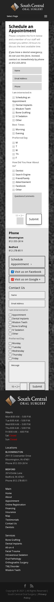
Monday (16, 343)
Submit (34, 219)
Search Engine (23, 174)
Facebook (21, 185)
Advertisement (23, 182)
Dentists (9, 527)
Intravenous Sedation (16, 554)
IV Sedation (21, 116)
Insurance (10, 512)
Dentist (19, 170)
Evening (20, 133)
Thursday (17, 354)
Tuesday (16, 347)
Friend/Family (22, 178)
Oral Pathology (13, 558)
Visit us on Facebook (28, 272)
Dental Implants (24, 105)
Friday (15, 358)
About (8, 496)
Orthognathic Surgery (16, 562)
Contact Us (11, 523)
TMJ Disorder (12, 566)
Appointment (19, 314)
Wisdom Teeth (23, 108)
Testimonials (12, 519)
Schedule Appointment (20, 262)
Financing (10, 508)
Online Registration (15, 504)
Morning (20, 129)
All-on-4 (9, 547)
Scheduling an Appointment (21, 99)
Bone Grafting (23, 112)
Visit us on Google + (27, 279)
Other (19, 120)
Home (8, 493)
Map (7, 515)
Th (17, 154)
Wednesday (18, 350)
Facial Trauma (12, 551)
